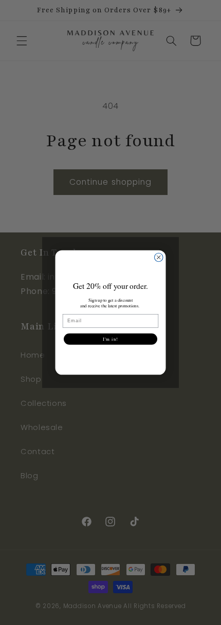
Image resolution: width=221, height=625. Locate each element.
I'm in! (110, 339)
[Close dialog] (158, 257)
